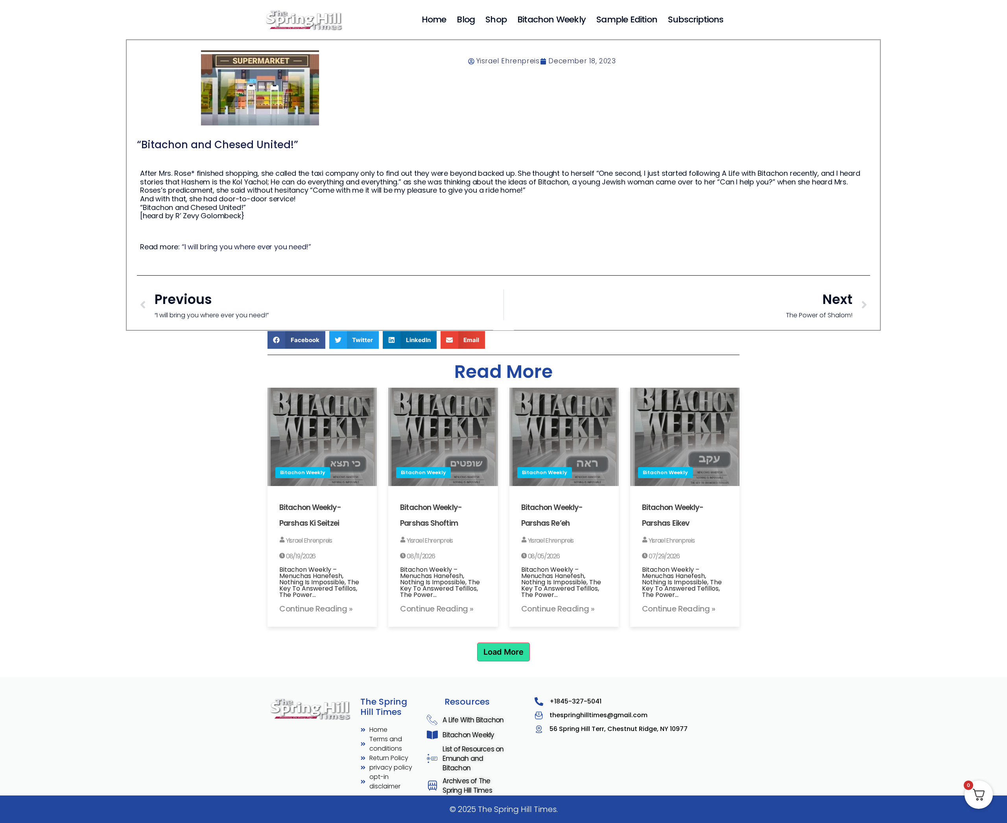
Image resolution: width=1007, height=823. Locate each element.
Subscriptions (696, 19)
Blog (466, 19)
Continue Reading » (316, 608)
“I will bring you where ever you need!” (246, 247)
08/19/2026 (300, 556)
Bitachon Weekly (551, 19)
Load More (503, 652)
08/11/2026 (420, 556)
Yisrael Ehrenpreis (308, 540)
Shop (496, 19)
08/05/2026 (543, 556)
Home (434, 19)
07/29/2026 (663, 556)
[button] (296, 340)
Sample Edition (626, 19)
